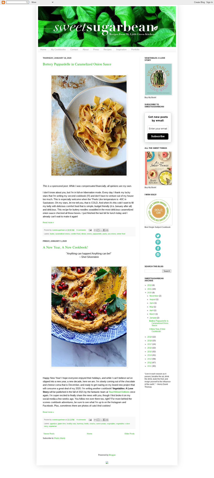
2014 (149, 355)
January (153, 318)
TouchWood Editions (119, 392)
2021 (149, 289)
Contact (74, 49)
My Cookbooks (58, 49)
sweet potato (101, 423)
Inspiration (121, 49)
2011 (149, 366)
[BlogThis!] (98, 230)
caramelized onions (62, 234)
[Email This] (95, 230)
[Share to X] (101, 230)
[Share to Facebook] (104, 230)
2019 (149, 337)
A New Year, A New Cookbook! (65, 247)
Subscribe (158, 136)
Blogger (112, 455)
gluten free (62, 423)
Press (96, 49)
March (152, 314)
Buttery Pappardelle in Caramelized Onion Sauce (77, 64)
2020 (149, 292)
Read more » (48, 222)
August (153, 299)
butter (52, 234)
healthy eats (71, 423)
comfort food (75, 234)
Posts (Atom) (59, 438)
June (152, 303)
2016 (149, 348)
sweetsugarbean (58, 230)
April (152, 310)
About (86, 49)
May (152, 307)
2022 (149, 285)
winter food (121, 234)
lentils (86, 423)
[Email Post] (90, 230)
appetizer (53, 423)
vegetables (111, 423)
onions (89, 234)
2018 (149, 341)
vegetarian (53, 426)
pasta (104, 234)
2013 (149, 359)
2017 (149, 344)
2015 (149, 351)
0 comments (81, 230)
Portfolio (135, 49)
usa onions (112, 234)
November (154, 296)
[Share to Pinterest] (107, 230)
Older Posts (129, 434)
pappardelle (97, 234)
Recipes (108, 49)
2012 (149, 362)
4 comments (81, 420)
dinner (83, 234)
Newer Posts (49, 434)
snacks (92, 423)
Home (43, 49)
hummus (80, 423)
